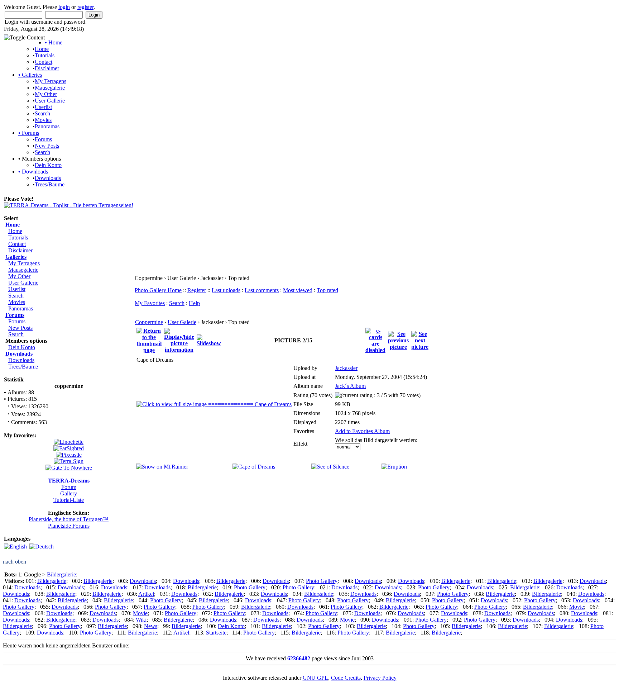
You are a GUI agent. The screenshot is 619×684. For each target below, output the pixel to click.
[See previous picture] (398, 340)
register (85, 7)
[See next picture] (419, 340)
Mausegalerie (50, 88)
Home (53, 42)
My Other (46, 94)
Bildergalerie (61, 574)
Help (194, 303)
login (64, 7)
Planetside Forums (69, 526)
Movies (43, 120)
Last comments (262, 290)
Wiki (141, 620)
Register (196, 290)
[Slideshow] (209, 340)
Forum (68, 487)
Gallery (68, 493)
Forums (28, 133)
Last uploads (226, 290)
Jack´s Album (350, 386)
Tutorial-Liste (68, 500)
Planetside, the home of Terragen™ (69, 519)
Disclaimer (47, 68)
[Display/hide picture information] (179, 340)
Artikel (146, 594)
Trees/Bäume (49, 184)
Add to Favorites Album (362, 431)
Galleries (30, 75)
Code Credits (346, 678)
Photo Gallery (321, 581)
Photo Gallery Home (158, 290)
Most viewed (297, 290)
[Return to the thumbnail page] (149, 340)
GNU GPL (315, 678)
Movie (576, 607)
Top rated (327, 290)
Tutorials (44, 55)
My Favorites (150, 303)
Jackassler (346, 368)
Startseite (216, 633)
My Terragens (50, 81)
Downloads (33, 171)
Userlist (43, 107)
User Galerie (182, 322)
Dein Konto (48, 165)
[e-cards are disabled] (375, 340)
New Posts (47, 146)
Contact (43, 62)
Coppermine (149, 322)
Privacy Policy (380, 678)
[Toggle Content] (24, 38)
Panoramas (47, 126)
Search (42, 113)
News (150, 626)
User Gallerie (50, 101)
